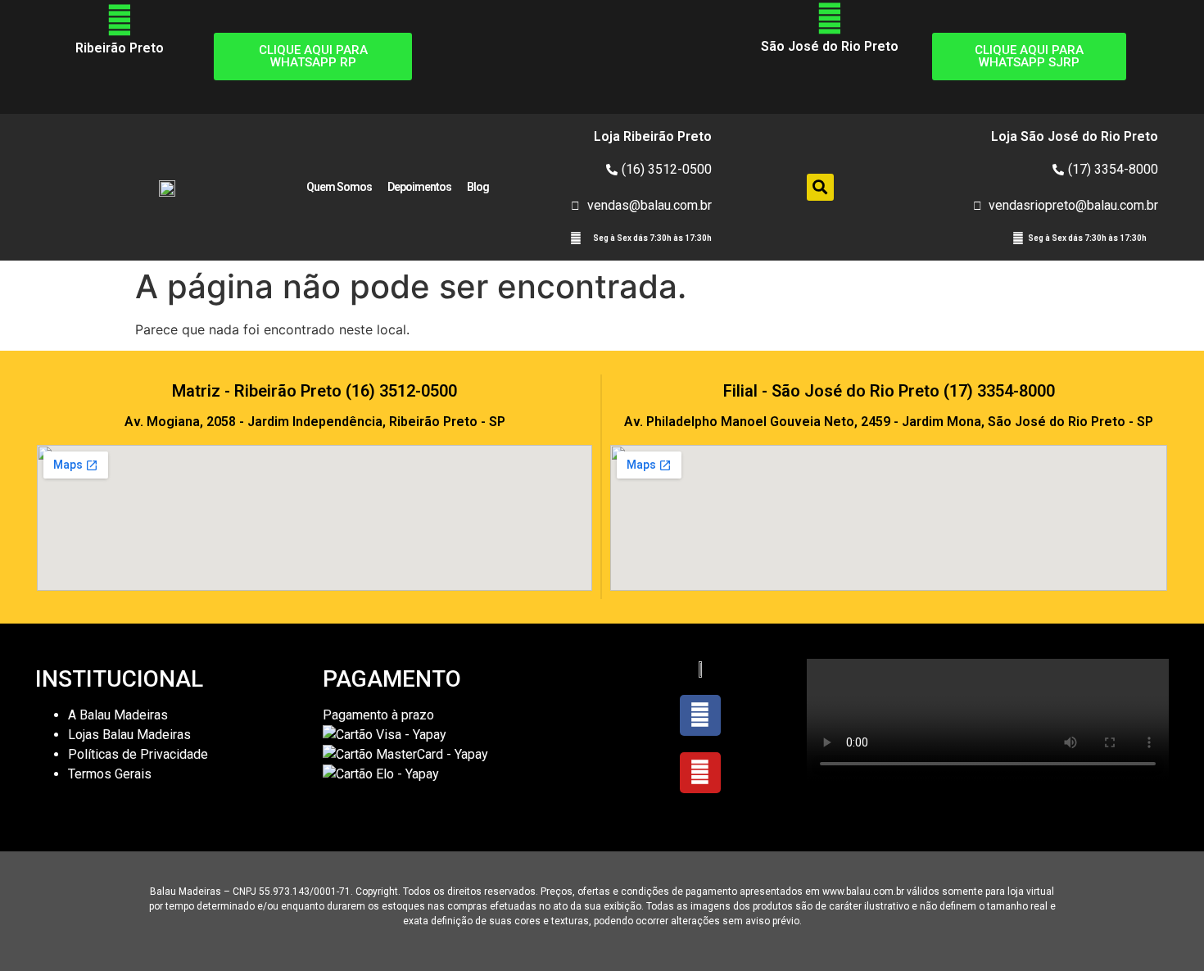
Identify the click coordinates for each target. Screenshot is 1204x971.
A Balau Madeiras (118, 715)
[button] (820, 187)
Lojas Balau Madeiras (129, 734)
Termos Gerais (111, 774)
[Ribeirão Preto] (119, 20)
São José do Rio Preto (829, 46)
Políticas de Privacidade (138, 754)
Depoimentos (419, 186)
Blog (478, 186)
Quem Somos (339, 186)
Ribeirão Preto (119, 48)
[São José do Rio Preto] (830, 19)
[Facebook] (700, 715)
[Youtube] (700, 772)
